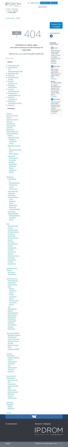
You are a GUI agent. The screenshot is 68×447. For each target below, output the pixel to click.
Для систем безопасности (12, 273)
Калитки (10, 311)
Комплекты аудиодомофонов (14, 208)
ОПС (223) (11, 75)
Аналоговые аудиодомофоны (13, 196)
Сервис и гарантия (12, 119)
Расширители (12, 260)
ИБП (9, 388)
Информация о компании (11, 126)
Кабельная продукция (10, 403)
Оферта (9, 117)
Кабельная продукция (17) (12, 98)
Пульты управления (12, 169)
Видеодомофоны (14, 215)
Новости (9, 113)
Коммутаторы (12, 390)
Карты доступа (12, 315)
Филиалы (54, 3)
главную (20, 54)
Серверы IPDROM (13, 349)
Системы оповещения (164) (13, 90)
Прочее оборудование (12, 361)
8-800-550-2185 (35, 3)
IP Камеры (12, 139)
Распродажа (10, 129)
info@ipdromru (45, 3)
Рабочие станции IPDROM (13, 342)
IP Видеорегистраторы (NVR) (15, 150)
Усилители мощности (11, 370)
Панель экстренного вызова (13, 296)
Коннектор (11, 408)
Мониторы (11, 394)
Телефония (11, 363)
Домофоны (10, 177)
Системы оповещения (10, 355)
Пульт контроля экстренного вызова (14, 302)
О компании (11, 423)
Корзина (10, 11)
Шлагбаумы (11, 329)
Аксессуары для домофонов (13, 192)
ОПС (8, 224)
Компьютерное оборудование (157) (14, 94)
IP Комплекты (13, 189)
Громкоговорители (13, 358)
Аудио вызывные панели (12, 201)
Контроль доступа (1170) (12, 82)
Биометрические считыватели (13, 282)
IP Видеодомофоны (14, 182)
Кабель (10, 406)
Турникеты (11, 323)
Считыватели (12, 321)
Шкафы (11, 172)
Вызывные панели (12, 218)
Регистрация (15, 9)
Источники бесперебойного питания (13, 244)
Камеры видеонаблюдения (13, 136)
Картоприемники (13, 313)
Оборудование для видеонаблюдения (12, 132)
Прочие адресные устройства (13, 257)
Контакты (9, 121)
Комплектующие (13, 392)
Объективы (12, 166)
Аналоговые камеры (13, 142)
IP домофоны (12, 179)
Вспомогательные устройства (13, 233)
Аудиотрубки (13, 205)
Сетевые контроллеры (12, 263)
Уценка (9, 413)
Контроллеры (12, 317)
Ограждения (11, 319)
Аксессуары (11, 156)
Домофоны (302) (13, 73)
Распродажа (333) (13, 65)
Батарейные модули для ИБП (13, 385)
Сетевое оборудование (12, 397)
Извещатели (11, 236)
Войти (9, 9)
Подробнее (54, 63)
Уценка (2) (11, 105)
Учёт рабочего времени (12, 326)
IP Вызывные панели (13, 186)
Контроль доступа (12, 279)
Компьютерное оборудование (11, 377)
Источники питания (12, 161)
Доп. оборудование (12, 308)
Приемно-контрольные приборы (12, 252)
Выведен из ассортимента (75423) (15, 102)
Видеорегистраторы (14, 146)
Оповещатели (12, 248)
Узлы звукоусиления (12, 366)
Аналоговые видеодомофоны (13, 212)
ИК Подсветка (13, 158)
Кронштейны (13, 164)
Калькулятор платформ (56, 25)
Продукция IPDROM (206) (12, 86)
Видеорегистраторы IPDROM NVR (14, 336)
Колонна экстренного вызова (13, 290)
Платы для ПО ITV (13, 339)
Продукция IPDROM (13, 333)
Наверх (7, 443)
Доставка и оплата (12, 115)
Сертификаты (11, 123)
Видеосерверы (13, 154)
